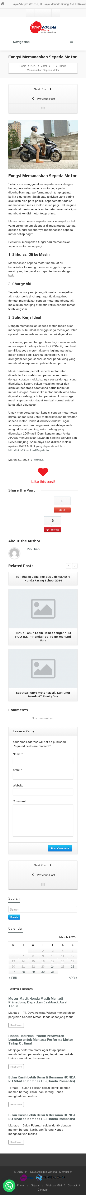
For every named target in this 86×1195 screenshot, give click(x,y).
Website (18, 785)
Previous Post (45, 98)
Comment (19, 801)
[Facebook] (38, 13)
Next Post (40, 89)
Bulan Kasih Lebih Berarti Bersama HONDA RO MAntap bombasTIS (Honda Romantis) (42, 1079)
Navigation (21, 42)
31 (52, 971)
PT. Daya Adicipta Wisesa (41, 1171)
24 (52, 966)
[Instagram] (47, 13)
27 (13, 971)
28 (23, 971)
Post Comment (60, 848)
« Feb (13, 977)
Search (14, 917)
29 (33, 971)
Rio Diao (33, 549)
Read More (16, 1025)
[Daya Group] (27, 1177)
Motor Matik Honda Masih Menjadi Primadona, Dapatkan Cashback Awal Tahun (37, 1002)
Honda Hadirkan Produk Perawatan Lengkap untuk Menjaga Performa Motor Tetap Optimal (40, 1039)
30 (43, 971)
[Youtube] (56, 13)
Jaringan (43, 1189)
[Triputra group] (51, 1177)
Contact (72, 1185)
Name (18, 754)
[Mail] (30, 13)
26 (72, 966)
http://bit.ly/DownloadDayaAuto (28, 450)
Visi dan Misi (54, 1185)
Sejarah (35, 1185)
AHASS (39, 459)
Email (17, 769)
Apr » (73, 977)
